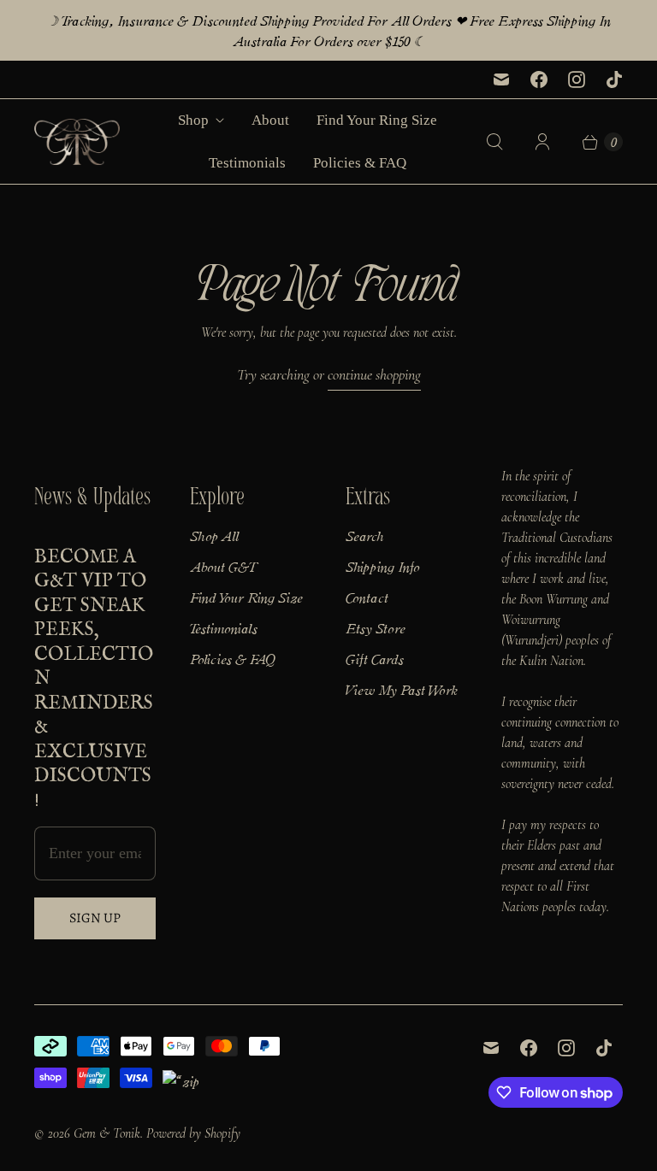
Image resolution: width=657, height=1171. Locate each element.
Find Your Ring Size (377, 120)
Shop (193, 120)
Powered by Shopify (193, 1133)
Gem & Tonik (107, 1133)
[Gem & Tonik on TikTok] (614, 79)
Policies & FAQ (359, 163)
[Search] (494, 141)
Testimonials (247, 163)
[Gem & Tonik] (77, 142)
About (270, 120)
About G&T (224, 565)
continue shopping (374, 374)
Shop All (214, 535)
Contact (367, 596)
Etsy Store (375, 627)
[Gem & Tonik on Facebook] (539, 79)
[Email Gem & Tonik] (501, 79)
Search (364, 535)
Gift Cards (375, 658)
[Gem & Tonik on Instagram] (576, 79)
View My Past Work (401, 689)
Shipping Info (382, 565)
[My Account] (542, 141)
